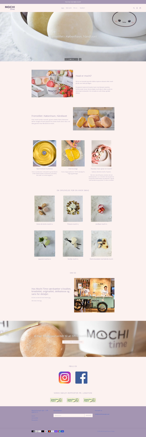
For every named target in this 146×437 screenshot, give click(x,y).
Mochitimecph (104, 431)
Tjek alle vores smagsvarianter (73, 342)
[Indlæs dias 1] (69, 59)
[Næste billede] (76, 59)
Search (33, 416)
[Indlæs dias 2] (70, 59)
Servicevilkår (35, 418)
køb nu (73, 262)
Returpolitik (35, 420)
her (50, 297)
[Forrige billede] (66, 59)
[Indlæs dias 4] (73, 59)
